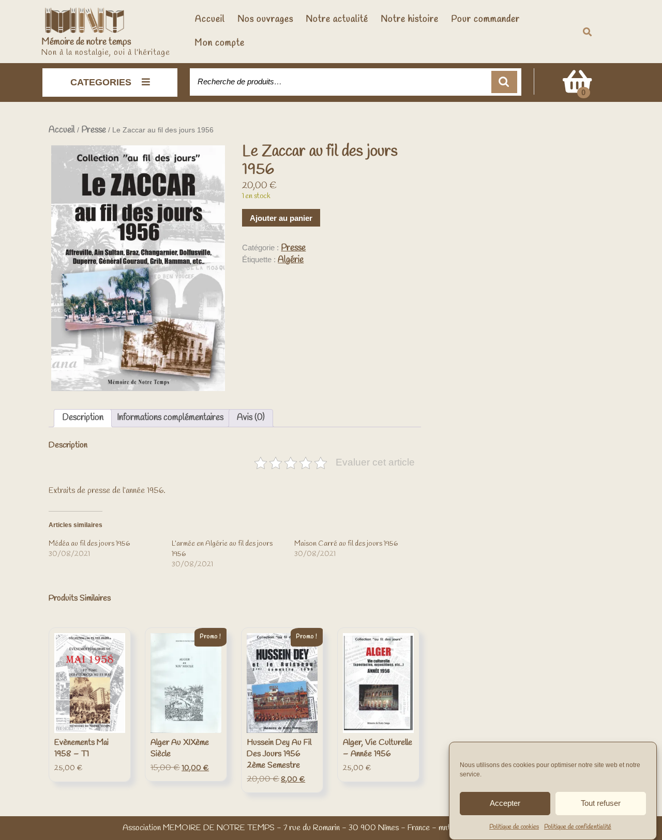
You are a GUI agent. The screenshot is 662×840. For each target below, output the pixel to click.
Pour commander (485, 19)
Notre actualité (337, 19)
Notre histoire (410, 19)
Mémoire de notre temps (86, 42)
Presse (93, 130)
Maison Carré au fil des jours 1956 (346, 544)
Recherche (504, 82)
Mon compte (220, 43)
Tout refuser (601, 803)
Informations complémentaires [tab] (170, 418)
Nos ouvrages (265, 19)
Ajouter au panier (281, 218)
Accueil (210, 19)
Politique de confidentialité (577, 827)
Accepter (505, 803)
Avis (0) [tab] (251, 418)
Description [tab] (82, 418)
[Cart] (577, 89)
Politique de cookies (514, 827)
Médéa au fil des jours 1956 (89, 544)
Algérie (291, 260)
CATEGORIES (100, 82)
